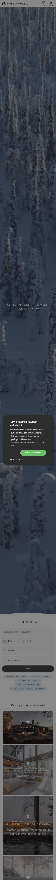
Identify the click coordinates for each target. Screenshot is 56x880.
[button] (17, 459)
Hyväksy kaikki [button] (33, 452)
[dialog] (28, 440)
